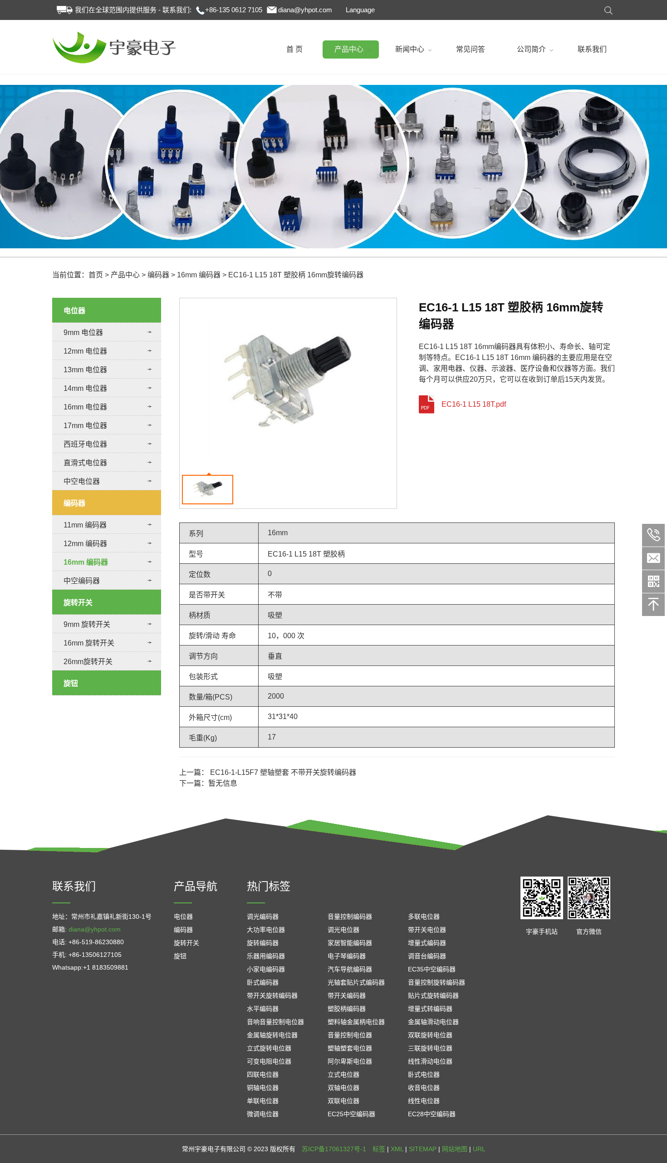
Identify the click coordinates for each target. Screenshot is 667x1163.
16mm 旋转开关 (89, 643)
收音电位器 (424, 1087)
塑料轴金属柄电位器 (356, 1021)
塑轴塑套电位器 (350, 1048)
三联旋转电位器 (430, 1048)
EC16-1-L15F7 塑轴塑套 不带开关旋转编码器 (283, 772)
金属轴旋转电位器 (272, 1035)
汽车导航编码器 (350, 969)
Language (360, 10)
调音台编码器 (427, 956)
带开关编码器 (347, 995)
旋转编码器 (263, 942)
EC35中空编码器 (432, 969)
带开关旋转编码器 (272, 995)
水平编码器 (263, 1008)
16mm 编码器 (199, 275)
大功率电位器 (266, 929)
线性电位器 (424, 1100)
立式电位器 (343, 1074)
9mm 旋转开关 (87, 624)
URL (479, 1149)
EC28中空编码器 (432, 1114)
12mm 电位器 (85, 351)
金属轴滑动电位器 (433, 1021)
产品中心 (125, 275)
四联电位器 (263, 1074)
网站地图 (454, 1149)
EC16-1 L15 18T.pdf (473, 404)
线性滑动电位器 (430, 1061)
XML (397, 1149)
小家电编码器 (266, 969)
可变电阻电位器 (269, 1061)
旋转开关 (78, 602)
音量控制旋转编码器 (436, 982)
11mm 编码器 (85, 525)
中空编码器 (82, 581)
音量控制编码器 (350, 916)
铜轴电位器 (263, 1087)
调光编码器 (263, 916)
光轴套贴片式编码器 (356, 982)
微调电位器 (263, 1114)
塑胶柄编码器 (347, 1008)
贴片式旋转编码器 (433, 995)
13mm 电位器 (85, 370)
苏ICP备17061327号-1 (334, 1149)
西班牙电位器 (85, 444)
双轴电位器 (343, 1087)
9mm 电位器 (83, 332)
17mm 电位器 (85, 425)
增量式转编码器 (430, 1008)
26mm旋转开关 (88, 661)
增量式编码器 (427, 942)
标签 (379, 1149)
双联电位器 (343, 1100)
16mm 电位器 (85, 407)
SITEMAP (422, 1149)
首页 (95, 275)
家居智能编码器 (350, 942)
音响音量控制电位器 (275, 1021)
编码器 (158, 275)
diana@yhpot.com (305, 10)
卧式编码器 (263, 982)
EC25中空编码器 (351, 1114)
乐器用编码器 (266, 956)
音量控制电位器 (350, 1035)
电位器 (74, 311)
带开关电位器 (427, 929)
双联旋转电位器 (430, 1035)
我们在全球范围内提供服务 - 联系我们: (133, 10)
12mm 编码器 (85, 543)
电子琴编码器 (347, 956)
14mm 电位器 (85, 388)
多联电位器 (424, 916)
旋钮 (71, 683)
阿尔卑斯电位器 (350, 1061)
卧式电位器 (424, 1074)
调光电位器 (343, 929)
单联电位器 (263, 1100)
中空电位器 (82, 481)
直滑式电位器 (85, 463)
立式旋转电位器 (269, 1048)
